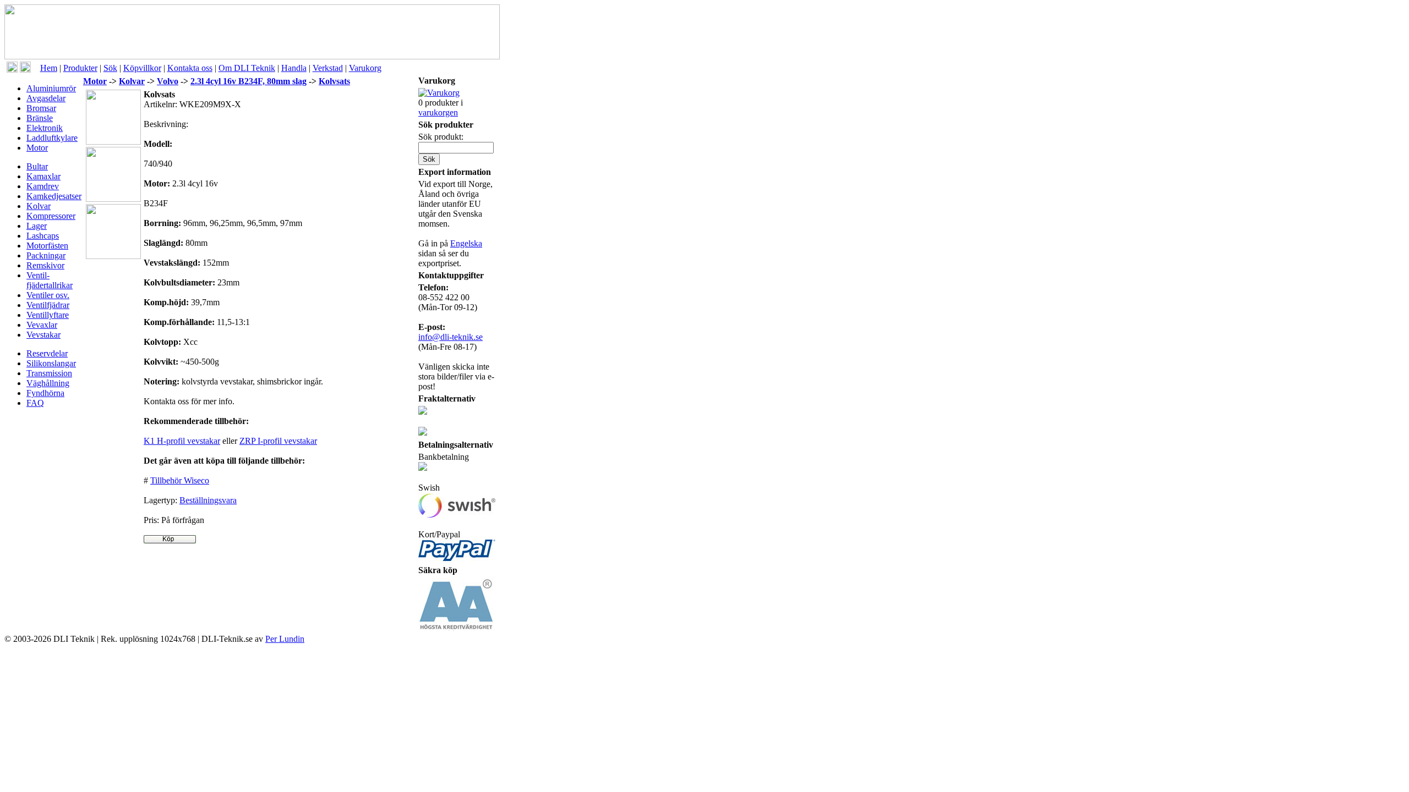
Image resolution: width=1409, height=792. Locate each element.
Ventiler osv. (47, 295)
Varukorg (365, 68)
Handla (294, 68)
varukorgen (438, 112)
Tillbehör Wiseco (179, 480)
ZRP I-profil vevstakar (278, 441)
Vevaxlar (41, 324)
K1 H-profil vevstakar (182, 441)
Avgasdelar (45, 98)
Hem (48, 68)
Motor (37, 147)
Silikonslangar (51, 363)
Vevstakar (43, 334)
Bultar (37, 166)
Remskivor (45, 265)
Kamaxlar (43, 176)
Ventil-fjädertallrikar (49, 280)
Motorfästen (47, 245)
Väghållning (47, 383)
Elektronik (44, 128)
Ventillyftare (47, 315)
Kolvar (38, 206)
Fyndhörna (45, 393)
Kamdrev (42, 186)
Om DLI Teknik (247, 68)
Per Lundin (284, 639)
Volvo (167, 81)
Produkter (80, 68)
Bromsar (41, 108)
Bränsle (39, 118)
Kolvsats (334, 81)
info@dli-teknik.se (450, 337)
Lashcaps (42, 235)
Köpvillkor (142, 68)
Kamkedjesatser (53, 196)
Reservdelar (47, 353)
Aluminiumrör (51, 88)
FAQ (35, 403)
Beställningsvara (208, 500)
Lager (36, 225)
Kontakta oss (189, 68)
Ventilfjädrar (47, 305)
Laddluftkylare (52, 137)
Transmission (49, 373)
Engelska (466, 243)
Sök (110, 68)
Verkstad (328, 68)
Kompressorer (50, 216)
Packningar (45, 255)
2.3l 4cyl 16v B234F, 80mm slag (248, 81)
